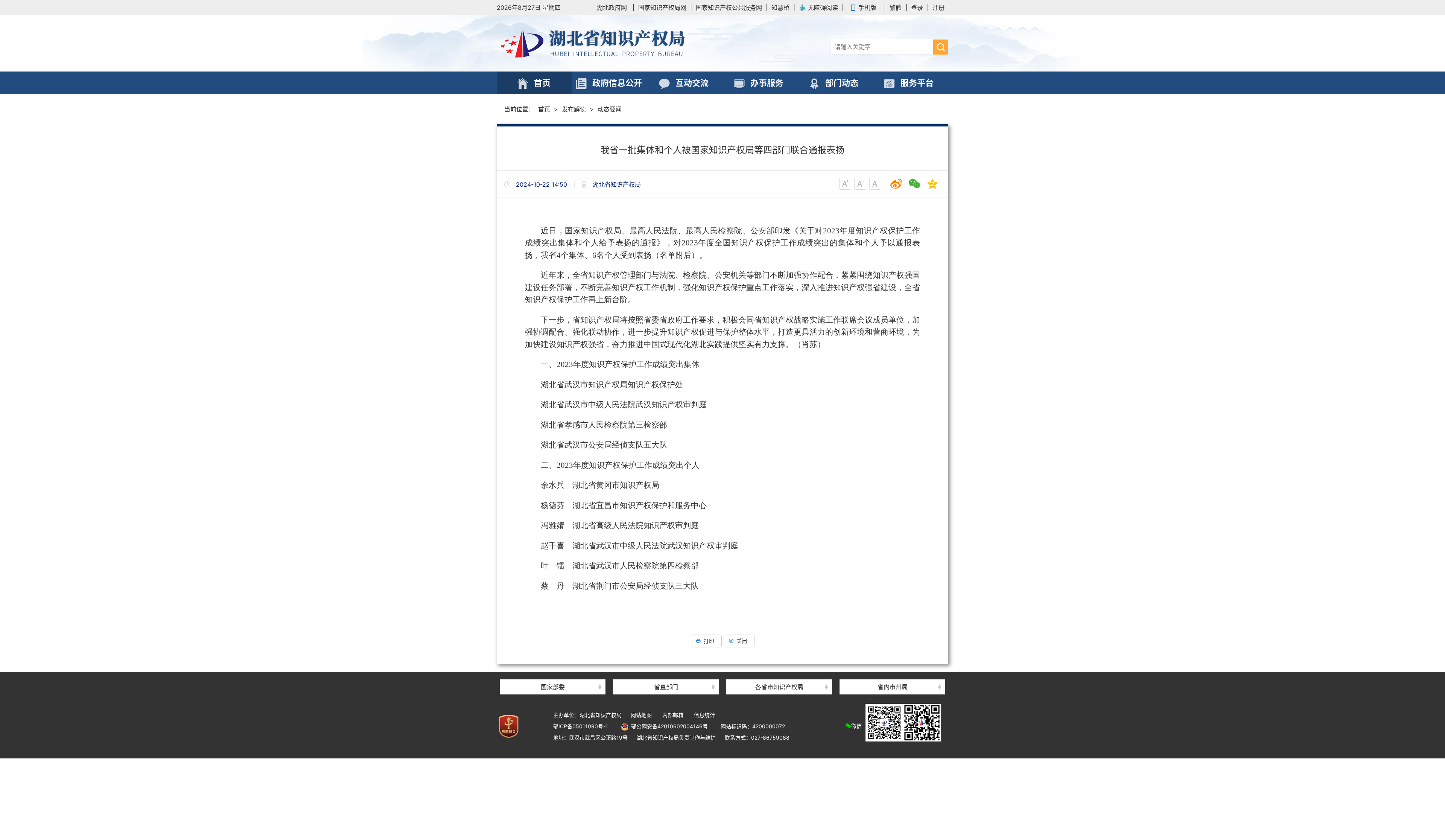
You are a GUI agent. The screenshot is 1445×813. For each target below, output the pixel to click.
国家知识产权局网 (662, 7)
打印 (709, 641)
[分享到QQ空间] (932, 184)
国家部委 (553, 687)
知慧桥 (780, 7)
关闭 (742, 641)
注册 (938, 7)
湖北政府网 (612, 7)
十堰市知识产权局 (893, 673)
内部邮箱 (672, 715)
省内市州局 (893, 687)
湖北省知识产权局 (609, 43)
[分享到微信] (914, 184)
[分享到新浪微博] (896, 184)
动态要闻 (610, 109)
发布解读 (574, 109)
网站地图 (641, 715)
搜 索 (940, 47)
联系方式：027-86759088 (757, 737)
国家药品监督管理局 (552, 673)
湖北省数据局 (666, 673)
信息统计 (704, 715)
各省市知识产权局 (779, 687)
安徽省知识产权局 (779, 673)
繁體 (896, 7)
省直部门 (666, 687)
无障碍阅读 (823, 7)
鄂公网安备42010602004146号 (668, 726)
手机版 (867, 7)
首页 (544, 109)
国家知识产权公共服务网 (729, 7)
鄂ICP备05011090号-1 (580, 726)
